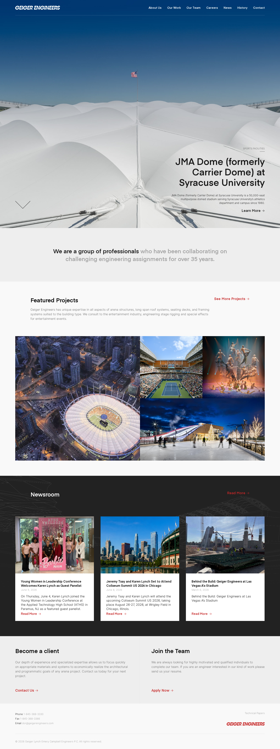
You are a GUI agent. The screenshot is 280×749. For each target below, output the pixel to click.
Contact (259, 8)
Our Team (193, 8)
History (242, 8)
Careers (212, 8)
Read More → (238, 492)
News (228, 8)
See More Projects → (232, 298)
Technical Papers (255, 713)
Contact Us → (26, 690)
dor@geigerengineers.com (38, 723)
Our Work (174, 8)
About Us (155, 8)
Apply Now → (162, 690)
